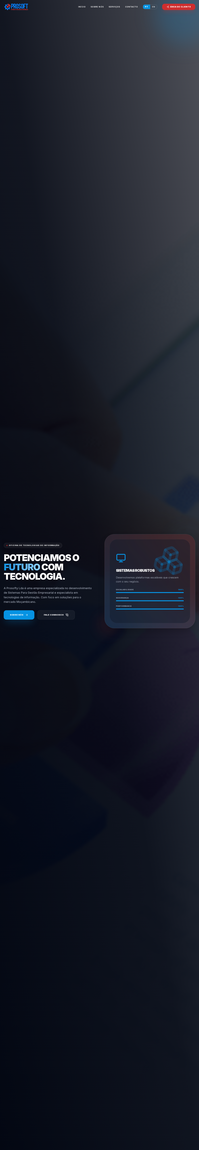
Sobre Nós (97, 7)
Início (82, 7)
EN (153, 7)
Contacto (131, 7)
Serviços (114, 7)
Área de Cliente (180, 7)
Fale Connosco (54, 615)
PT (146, 7)
